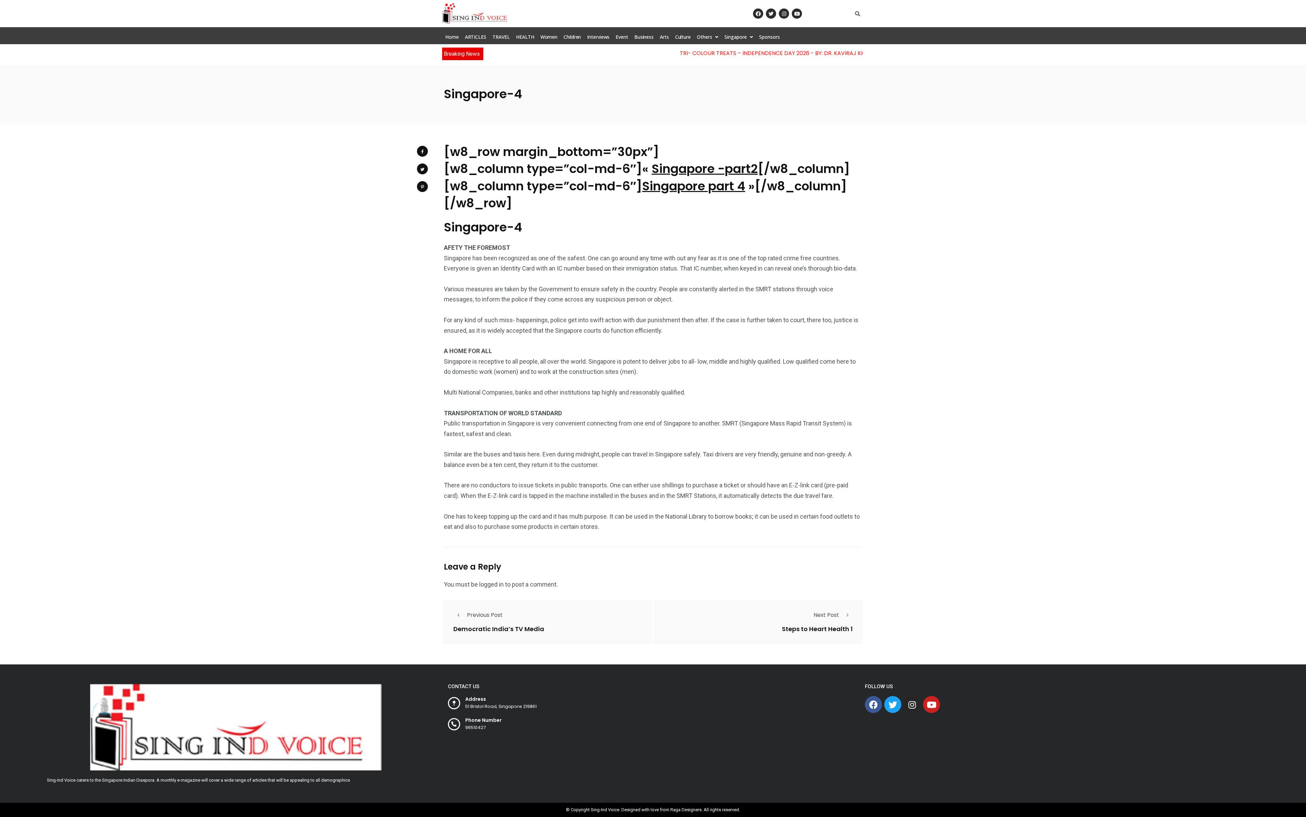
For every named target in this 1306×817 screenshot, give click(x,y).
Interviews (598, 37)
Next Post (826, 615)
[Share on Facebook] (422, 151)
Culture (683, 37)
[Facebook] (758, 13)
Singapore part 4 (693, 186)
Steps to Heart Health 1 (817, 628)
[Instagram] (784, 13)
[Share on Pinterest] (422, 186)
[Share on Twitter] (422, 168)
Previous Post (485, 615)
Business (644, 37)
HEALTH (525, 37)
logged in (491, 584)
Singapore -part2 (705, 168)
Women (549, 37)
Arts (664, 37)
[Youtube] (797, 13)
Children (572, 37)
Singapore (735, 37)
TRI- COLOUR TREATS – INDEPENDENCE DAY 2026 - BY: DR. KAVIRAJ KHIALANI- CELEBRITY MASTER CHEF (794, 53)
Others (704, 37)
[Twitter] (771, 13)
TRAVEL (501, 37)
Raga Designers (686, 809)
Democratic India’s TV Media (498, 628)
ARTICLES (475, 37)
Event (622, 37)
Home (452, 37)
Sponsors (769, 37)
